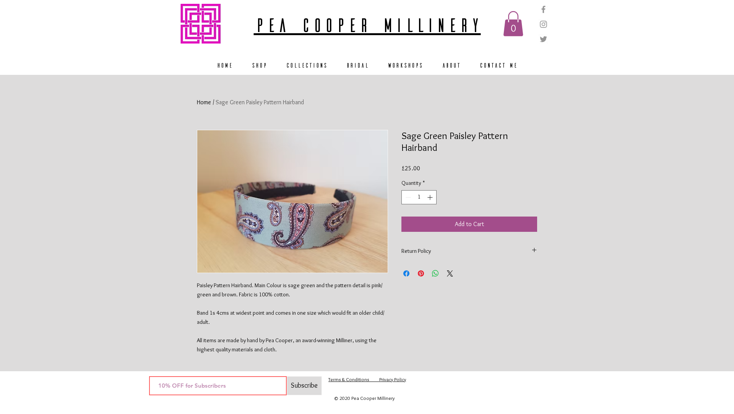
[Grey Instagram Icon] (543, 24)
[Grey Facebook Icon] (543, 9)
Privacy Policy (387, 379)
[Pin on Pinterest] (420, 273)
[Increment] (430, 197)
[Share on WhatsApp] (435, 273)
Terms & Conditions (348, 379)
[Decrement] (407, 197)
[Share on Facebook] (406, 273)
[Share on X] (450, 273)
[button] (513, 23)
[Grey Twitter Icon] (543, 39)
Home (204, 102)
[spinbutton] (419, 197)
